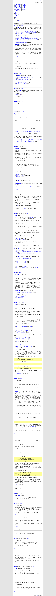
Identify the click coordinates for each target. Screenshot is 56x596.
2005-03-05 (15, 73)
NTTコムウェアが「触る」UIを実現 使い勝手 (22, 337)
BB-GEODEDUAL (18, 238)
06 (20, 4)
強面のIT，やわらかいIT (19, 250)
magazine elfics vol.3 (19, 178)
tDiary (38, 594)
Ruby (37, 595)
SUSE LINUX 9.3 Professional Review (21, 326)
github (19, 20)
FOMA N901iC (27, 121)
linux (16, 349)
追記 (41, 0)
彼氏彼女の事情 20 (18, 176)
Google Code (18, 347)
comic (18, 148)
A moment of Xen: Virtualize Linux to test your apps (23, 292)
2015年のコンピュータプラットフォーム (22, 79)
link (15, 27)
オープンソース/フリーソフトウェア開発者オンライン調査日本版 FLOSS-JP (27, 46)
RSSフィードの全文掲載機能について (21, 267)
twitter (16, 20)
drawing (16, 274)
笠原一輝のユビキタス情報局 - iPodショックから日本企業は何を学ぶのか (27, 38)
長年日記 (22, 25)
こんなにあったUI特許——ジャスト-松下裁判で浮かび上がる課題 (25, 141)
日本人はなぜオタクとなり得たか (21, 261)
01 (15, 4)
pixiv (14, 20)
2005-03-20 (15, 378)
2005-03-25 (15, 503)
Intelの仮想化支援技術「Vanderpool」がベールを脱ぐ (24, 253)
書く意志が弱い (24, 208)
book (16, 148)
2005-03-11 (15, 111)
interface (20, 90)
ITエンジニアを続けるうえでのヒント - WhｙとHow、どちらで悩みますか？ (27, 39)
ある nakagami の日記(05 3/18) (19, 344)
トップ (39, 0)
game (16, 215)
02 (16, 4)
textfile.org (22, 93)
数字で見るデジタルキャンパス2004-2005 (22, 330)
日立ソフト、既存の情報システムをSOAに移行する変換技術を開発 (26, 32)
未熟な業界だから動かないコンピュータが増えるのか (24, 140)
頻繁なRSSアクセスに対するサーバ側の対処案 (23, 338)
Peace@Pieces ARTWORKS (20, 296)
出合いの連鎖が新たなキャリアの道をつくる (22, 82)
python (18, 44)
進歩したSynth (18, 341)
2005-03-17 (15, 272)
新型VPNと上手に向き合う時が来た (21, 37)
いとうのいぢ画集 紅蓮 (19, 297)
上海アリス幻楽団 (31, 217)
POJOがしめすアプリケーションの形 (21, 83)
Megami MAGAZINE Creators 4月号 (21, 295)
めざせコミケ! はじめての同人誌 (20, 175)
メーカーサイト (31, 121)
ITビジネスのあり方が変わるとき (21, 332)
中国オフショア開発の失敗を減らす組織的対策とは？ (24, 258)
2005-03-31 (15, 566)
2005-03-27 (15, 538)
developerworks (18, 183)
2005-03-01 (15, 25)
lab (17, 205)
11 (19, 3)
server (16, 448)
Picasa (17, 94)
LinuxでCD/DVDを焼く (19, 373)
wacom (16, 128)
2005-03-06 (15, 88)
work (16, 44)
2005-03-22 (15, 493)
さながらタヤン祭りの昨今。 (20, 239)
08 (16, 3)
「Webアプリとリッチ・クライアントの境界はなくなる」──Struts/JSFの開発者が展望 (29, 139)
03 (17, 4)
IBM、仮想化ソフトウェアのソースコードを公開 (23, 33)
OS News (31, 326)
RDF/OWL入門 (18, 174)
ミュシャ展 (39, 277)
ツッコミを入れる (16, 56)
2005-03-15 (15, 213)
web (21, 27)
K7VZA (26, 395)
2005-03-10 (15, 101)
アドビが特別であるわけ (19, 331)
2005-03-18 (15, 302)
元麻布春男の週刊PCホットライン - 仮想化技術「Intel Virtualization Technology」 (28, 77)
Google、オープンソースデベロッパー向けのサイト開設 (24, 346)
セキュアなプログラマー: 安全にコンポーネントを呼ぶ (24, 186)
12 (25, 4)
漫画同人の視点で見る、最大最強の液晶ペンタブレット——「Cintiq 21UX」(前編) (28, 131)
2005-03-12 (15, 146)
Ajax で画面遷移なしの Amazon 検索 (21, 42)
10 (18, 3)
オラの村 (17, 266)
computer (18, 27)
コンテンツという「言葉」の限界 (21, 262)
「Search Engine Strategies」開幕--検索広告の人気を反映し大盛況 (26, 31)
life (15, 61)
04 (18, 4)
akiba (18, 259)
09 (17, 3)
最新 (40, 0)
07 (15, 3)
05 (19, 4)
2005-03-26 (15, 529)
